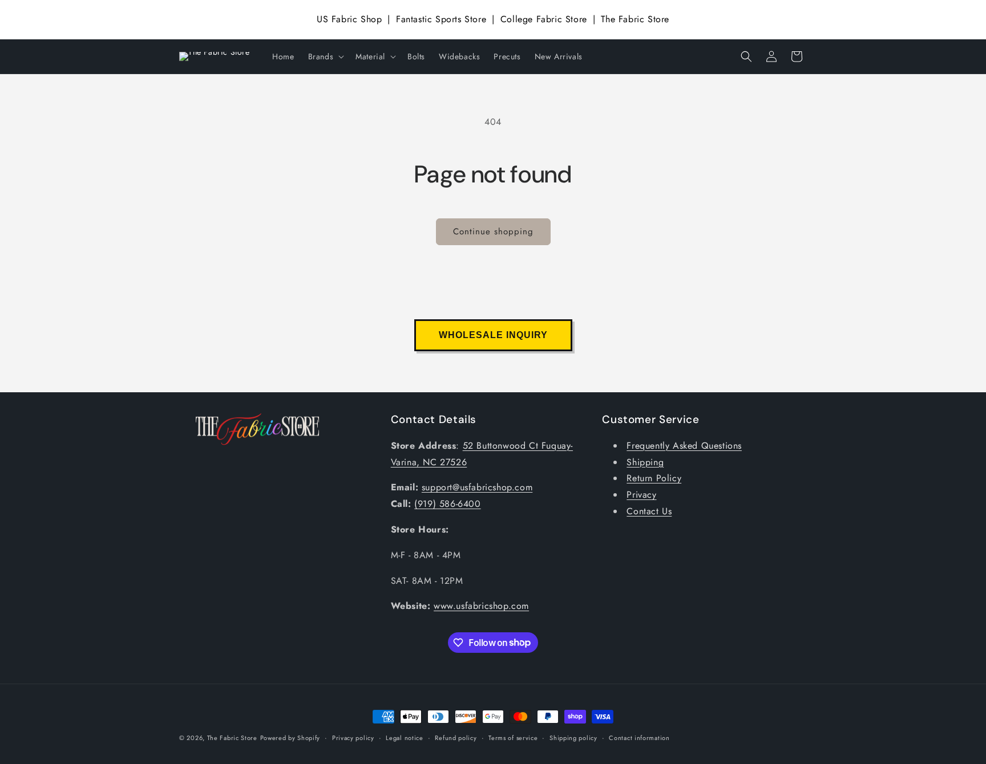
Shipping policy (573, 737)
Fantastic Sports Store (441, 19)
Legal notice (404, 737)
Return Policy (654, 478)
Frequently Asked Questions (684, 445)
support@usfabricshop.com (477, 487)
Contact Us (649, 511)
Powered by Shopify (290, 737)
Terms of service (513, 737)
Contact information (639, 737)
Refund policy (455, 737)
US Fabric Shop (349, 19)
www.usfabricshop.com (481, 606)
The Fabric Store (635, 19)
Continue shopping (493, 231)
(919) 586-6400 (447, 504)
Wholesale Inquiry (493, 335)
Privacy (641, 495)
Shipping (645, 462)
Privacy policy (353, 737)
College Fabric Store (543, 19)
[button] (325, 56)
